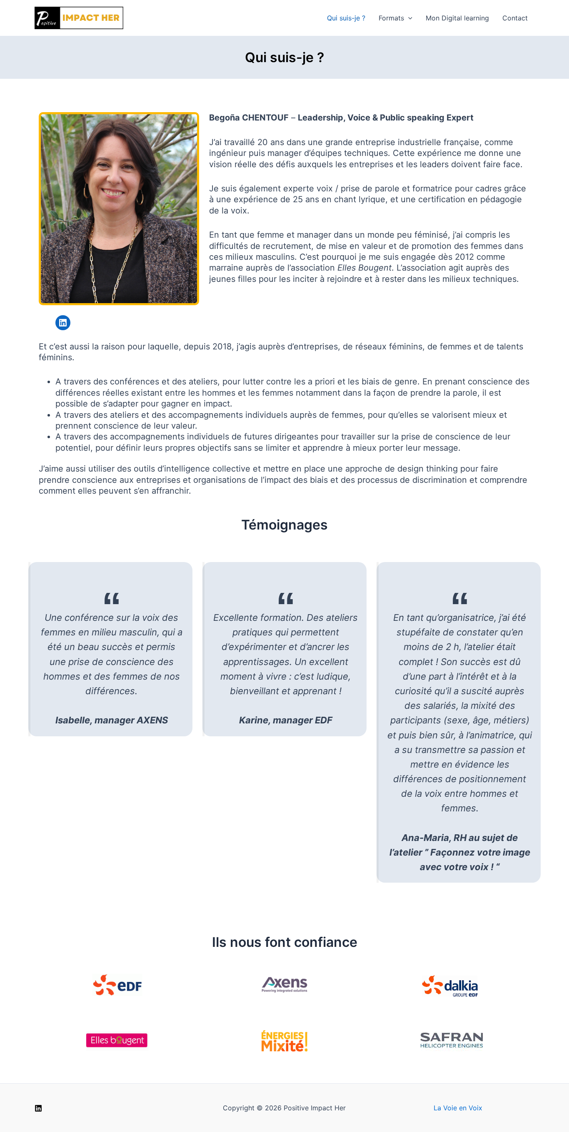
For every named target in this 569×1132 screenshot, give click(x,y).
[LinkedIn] (38, 1108)
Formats (391, 18)
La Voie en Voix (458, 1108)
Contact (515, 18)
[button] (408, 18)
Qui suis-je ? (346, 18)
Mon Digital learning (457, 18)
